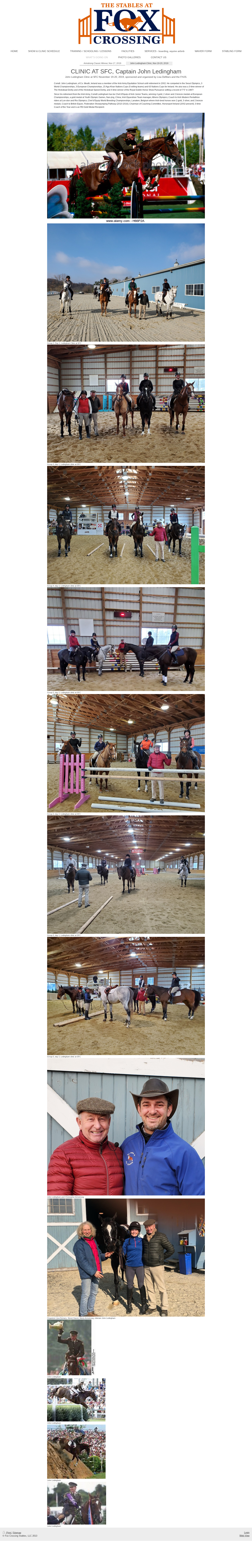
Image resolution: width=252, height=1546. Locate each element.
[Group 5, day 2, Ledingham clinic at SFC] (126, 996)
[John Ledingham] (71, 1347)
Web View (244, 1535)
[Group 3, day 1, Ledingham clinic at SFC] (126, 404)
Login (246, 1532)
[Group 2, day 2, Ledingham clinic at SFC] (126, 639)
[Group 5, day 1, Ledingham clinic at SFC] (126, 874)
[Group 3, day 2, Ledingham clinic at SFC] (126, 753)
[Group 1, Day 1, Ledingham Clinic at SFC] (126, 282)
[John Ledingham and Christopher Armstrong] (126, 1126)
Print (9, 1532)
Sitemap (17, 1532)
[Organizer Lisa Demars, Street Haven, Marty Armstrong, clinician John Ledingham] (126, 1258)
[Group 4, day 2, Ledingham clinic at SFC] (126, 525)
